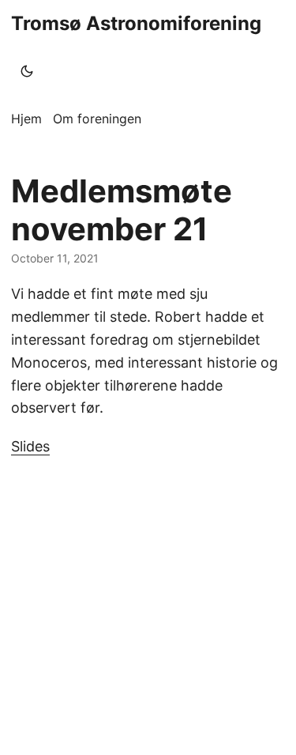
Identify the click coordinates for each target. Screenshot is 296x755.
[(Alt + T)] (26, 71)
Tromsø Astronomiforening (136, 23)
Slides (30, 446)
